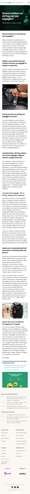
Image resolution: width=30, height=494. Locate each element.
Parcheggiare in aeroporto (11, 369)
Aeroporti (18, 453)
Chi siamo (3, 453)
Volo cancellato (20, 438)
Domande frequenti (21, 444)
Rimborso (3, 435)
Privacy (21, 490)
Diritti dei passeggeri (21, 432)
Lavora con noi (5, 459)
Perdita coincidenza (21, 441)
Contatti (3, 450)
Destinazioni (19, 456)
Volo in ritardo (19, 435)
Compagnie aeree (20, 450)
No (20, 379)
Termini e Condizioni (12, 490)
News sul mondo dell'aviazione (9, 394)
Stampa (3, 456)
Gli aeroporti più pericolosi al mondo (16, 414)
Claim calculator (5, 438)
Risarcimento (4, 432)
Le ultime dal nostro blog (7, 412)
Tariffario (3, 441)
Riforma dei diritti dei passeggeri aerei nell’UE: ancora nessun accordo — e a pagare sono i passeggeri (16, 398)
